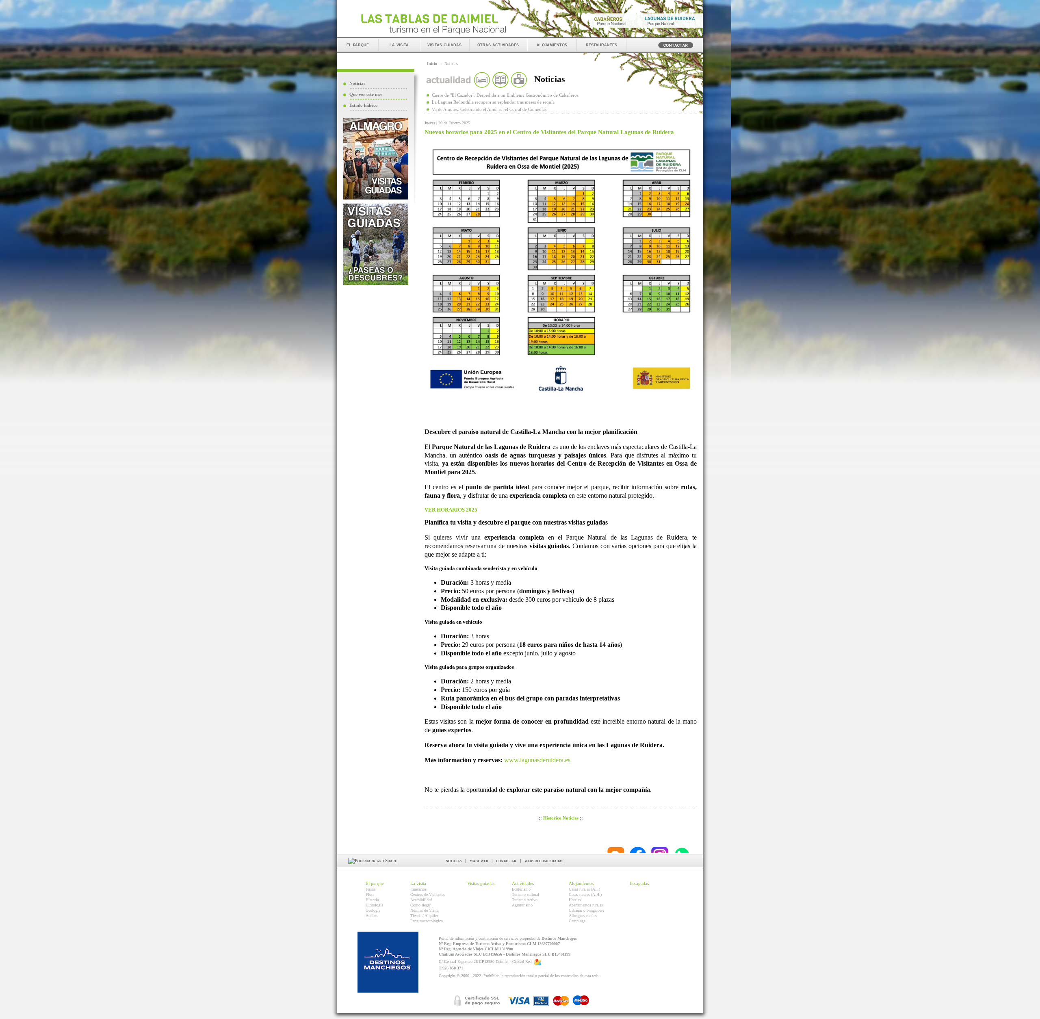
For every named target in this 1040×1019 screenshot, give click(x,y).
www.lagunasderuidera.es (537, 760)
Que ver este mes (365, 94)
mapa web (479, 860)
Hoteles (575, 900)
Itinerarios (418, 889)
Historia (372, 900)
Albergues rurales (583, 915)
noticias (454, 860)
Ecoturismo (521, 889)
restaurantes (601, 44)
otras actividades (498, 44)
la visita (399, 44)
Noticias (357, 83)
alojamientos (552, 44)
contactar (506, 860)
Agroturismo (522, 905)
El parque (375, 883)
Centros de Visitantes (427, 894)
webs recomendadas (543, 860)
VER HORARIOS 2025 (451, 510)
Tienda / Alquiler (424, 915)
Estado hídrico (363, 105)
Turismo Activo (524, 900)
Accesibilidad (421, 900)
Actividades (523, 883)
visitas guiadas (444, 44)
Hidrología (374, 905)
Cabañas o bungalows (586, 910)
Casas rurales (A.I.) (584, 889)
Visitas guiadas (480, 883)
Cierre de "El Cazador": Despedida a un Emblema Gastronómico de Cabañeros (505, 95)
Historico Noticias (560, 817)
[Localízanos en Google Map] (537, 961)
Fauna (370, 889)
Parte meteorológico (426, 921)
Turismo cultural (525, 894)
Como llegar (420, 905)
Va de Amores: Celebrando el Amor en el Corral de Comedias (489, 109)
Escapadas (639, 883)
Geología (373, 910)
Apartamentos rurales (586, 905)
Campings (577, 921)
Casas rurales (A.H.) (585, 894)
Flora (370, 894)
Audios (371, 915)
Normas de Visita (424, 910)
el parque (358, 44)
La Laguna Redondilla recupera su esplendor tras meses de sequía (493, 102)
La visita (418, 883)
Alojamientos (581, 883)
